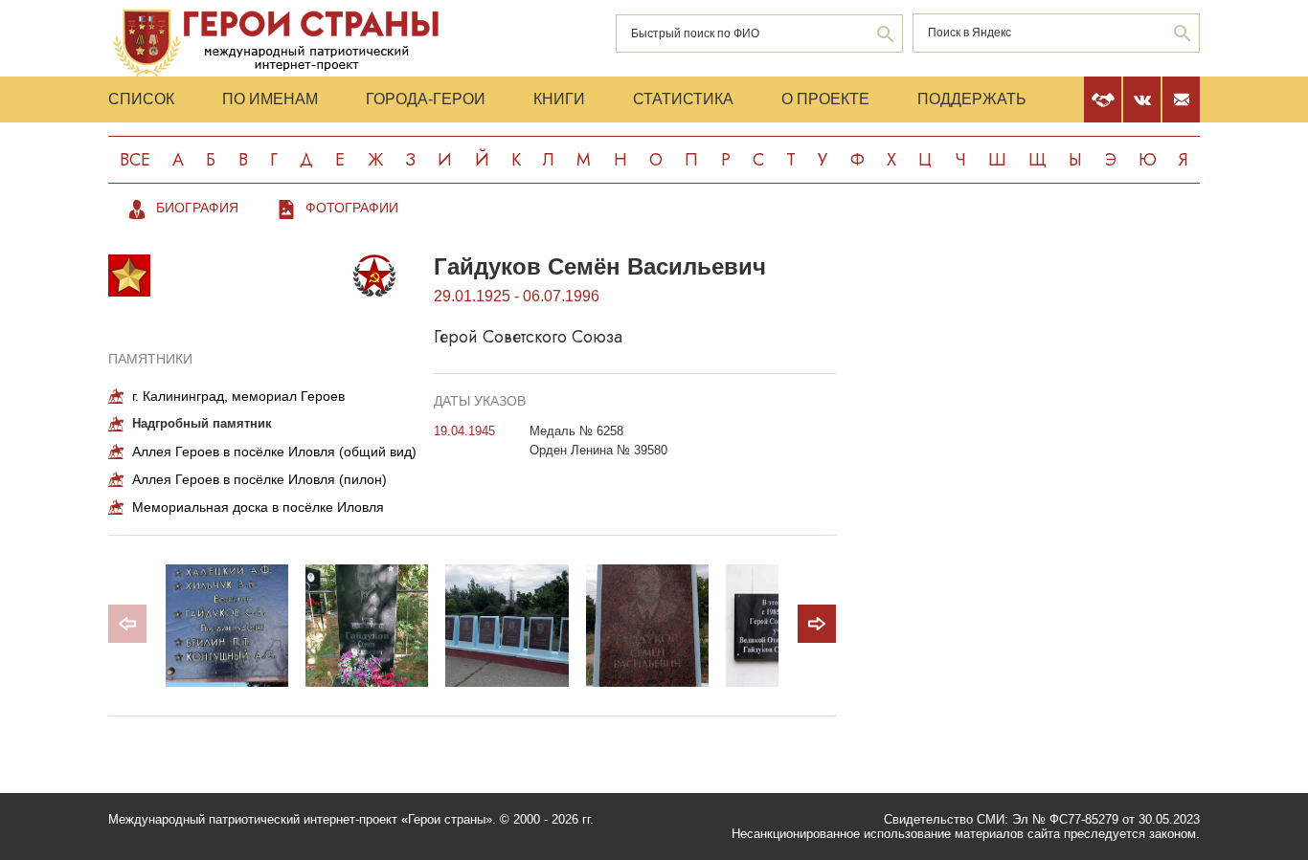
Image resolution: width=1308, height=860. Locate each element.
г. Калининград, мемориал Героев (238, 396)
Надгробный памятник (202, 423)
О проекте (825, 99)
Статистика (683, 99)
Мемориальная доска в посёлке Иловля (258, 507)
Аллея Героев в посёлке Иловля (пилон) (259, 479)
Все (135, 159)
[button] (817, 624)
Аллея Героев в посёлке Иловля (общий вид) (274, 451)
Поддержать (971, 99)
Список (141, 99)
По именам (270, 99)
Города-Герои (425, 99)
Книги (559, 99)
